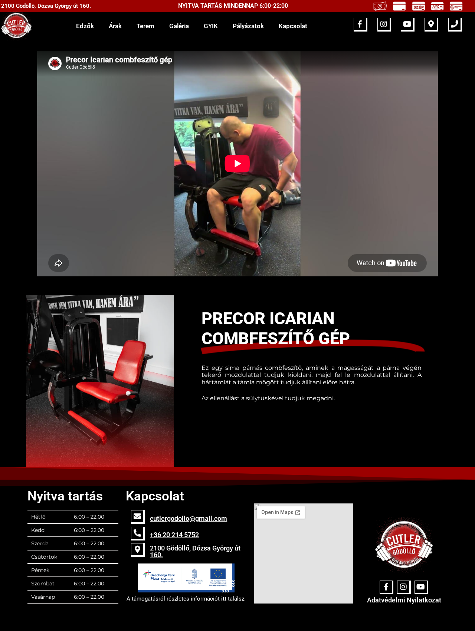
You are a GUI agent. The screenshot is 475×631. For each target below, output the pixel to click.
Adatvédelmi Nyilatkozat (404, 600)
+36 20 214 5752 (174, 535)
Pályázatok (248, 26)
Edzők (85, 26)
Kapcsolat (293, 26)
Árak (115, 26)
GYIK (211, 26)
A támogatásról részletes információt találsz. (186, 598)
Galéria (179, 26)
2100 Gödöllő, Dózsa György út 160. (195, 551)
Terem (145, 26)
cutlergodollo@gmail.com (188, 518)
